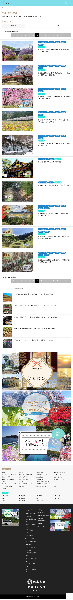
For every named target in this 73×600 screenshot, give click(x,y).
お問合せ (40, 510)
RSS (39, 590)
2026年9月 (39, 496)
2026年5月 (56, 498)
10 (53, 35)
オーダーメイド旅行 (30, 538)
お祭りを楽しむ (58, 477)
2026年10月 (5, 496)
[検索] (66, 3)
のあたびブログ (42, 526)
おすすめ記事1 (19, 289)
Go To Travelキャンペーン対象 (10, 484)
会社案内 (40, 523)
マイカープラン (58, 486)
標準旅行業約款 (42, 521)
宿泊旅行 (21, 486)
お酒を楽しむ (39, 479)
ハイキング (5, 481)
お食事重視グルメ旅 (41, 474)
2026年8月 (22, 496)
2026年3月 (22, 498)
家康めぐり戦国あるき (59, 472)
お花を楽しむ (57, 474)
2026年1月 (5, 500)
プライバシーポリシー (43, 512)
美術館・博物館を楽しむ (8, 479)
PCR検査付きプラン (7, 486)
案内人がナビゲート (59, 479)
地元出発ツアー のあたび (32, 596)
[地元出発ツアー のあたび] (8, 3)
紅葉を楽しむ (39, 477)
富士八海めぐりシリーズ (25, 484)
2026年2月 (22, 500)
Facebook (33, 590)
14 (65, 35)
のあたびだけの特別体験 (25, 474)
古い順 (36, 25)
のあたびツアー (29, 510)
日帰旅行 (4, 488)
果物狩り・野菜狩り (7, 477)
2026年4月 (39, 498)
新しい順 (13, 25)
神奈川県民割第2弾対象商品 (44, 484)
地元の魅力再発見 (41, 486)
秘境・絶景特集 (23, 477)
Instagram (36, 590)
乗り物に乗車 (39, 472)
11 (57, 35)
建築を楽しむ (5, 472)
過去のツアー (39, 500)
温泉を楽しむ (22, 472)
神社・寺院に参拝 (23, 479)
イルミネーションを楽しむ (9, 474)
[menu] (70, 3)
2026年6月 (5, 498)
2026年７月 (57, 496)
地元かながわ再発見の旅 (42, 481)
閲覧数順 (59, 25)
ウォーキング (22, 481)
